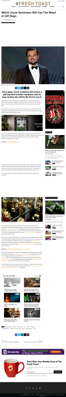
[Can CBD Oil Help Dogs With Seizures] (48, 227)
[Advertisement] (33, 35)
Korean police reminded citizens (12, 229)
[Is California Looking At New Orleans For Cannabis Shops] (48, 174)
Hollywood (33, 326)
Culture (11, 22)
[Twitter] (19, 88)
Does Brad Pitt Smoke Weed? (12, 141)
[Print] (28, 88)
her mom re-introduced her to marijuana (26, 244)
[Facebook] (16, 88)
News (14, 22)
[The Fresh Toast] (33, 3)
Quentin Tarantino (29, 328)
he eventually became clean (30, 232)
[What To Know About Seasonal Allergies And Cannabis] (48, 162)
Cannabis (3, 22)
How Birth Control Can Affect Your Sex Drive (33, 342)
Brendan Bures (7, 19)
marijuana (12, 328)
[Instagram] (29, 388)
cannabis (14, 326)
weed (35, 328)
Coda (25, 326)
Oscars (23, 328)
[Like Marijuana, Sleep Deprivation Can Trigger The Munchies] (48, 232)
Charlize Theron (20, 326)
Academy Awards (8, 326)
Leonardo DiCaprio (5, 328)
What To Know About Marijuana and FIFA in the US (54, 151)
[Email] (25, 88)
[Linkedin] (22, 88)
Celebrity (7, 22)
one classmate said (36, 240)
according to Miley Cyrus (6, 259)
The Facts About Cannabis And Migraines (10, 342)
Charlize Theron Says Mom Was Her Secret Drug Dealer (18, 249)
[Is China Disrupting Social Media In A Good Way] (48, 168)
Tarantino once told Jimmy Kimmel (21, 254)
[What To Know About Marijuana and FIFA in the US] (55, 142)
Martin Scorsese (18, 328)
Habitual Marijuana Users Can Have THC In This (54, 216)
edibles (28, 326)
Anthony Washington (49, 153)
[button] (63, 6)
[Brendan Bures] (2, 20)
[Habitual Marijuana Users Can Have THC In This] (55, 207)
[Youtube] (40, 388)
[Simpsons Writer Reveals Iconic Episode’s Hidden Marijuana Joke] (48, 238)
